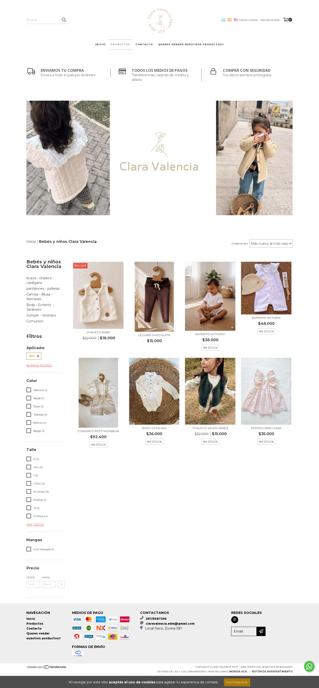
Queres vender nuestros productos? (191, 44)
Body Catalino (154, 428)
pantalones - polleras (43, 288)
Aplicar (61, 584)
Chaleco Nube (98, 332)
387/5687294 (156, 618)
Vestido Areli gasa (266, 428)
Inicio (100, 44)
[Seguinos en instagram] (234, 619)
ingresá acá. (238, 671)
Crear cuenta (248, 20)
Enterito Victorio (210, 334)
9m (32, 356)
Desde (30, 577)
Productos (120, 44)
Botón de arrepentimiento (272, 671)
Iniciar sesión (270, 20)
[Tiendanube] (46, 668)
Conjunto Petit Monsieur (98, 431)
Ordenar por (239, 243)
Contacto (144, 44)
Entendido (237, 682)
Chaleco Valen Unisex (210, 428)
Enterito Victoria (266, 318)
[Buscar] (63, 20)
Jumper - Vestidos (41, 315)
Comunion (34, 321)
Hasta (46, 577)
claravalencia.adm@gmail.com (170, 623)
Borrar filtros (39, 365)
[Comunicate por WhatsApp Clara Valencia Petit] (309, 666)
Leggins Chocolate (154, 335)
